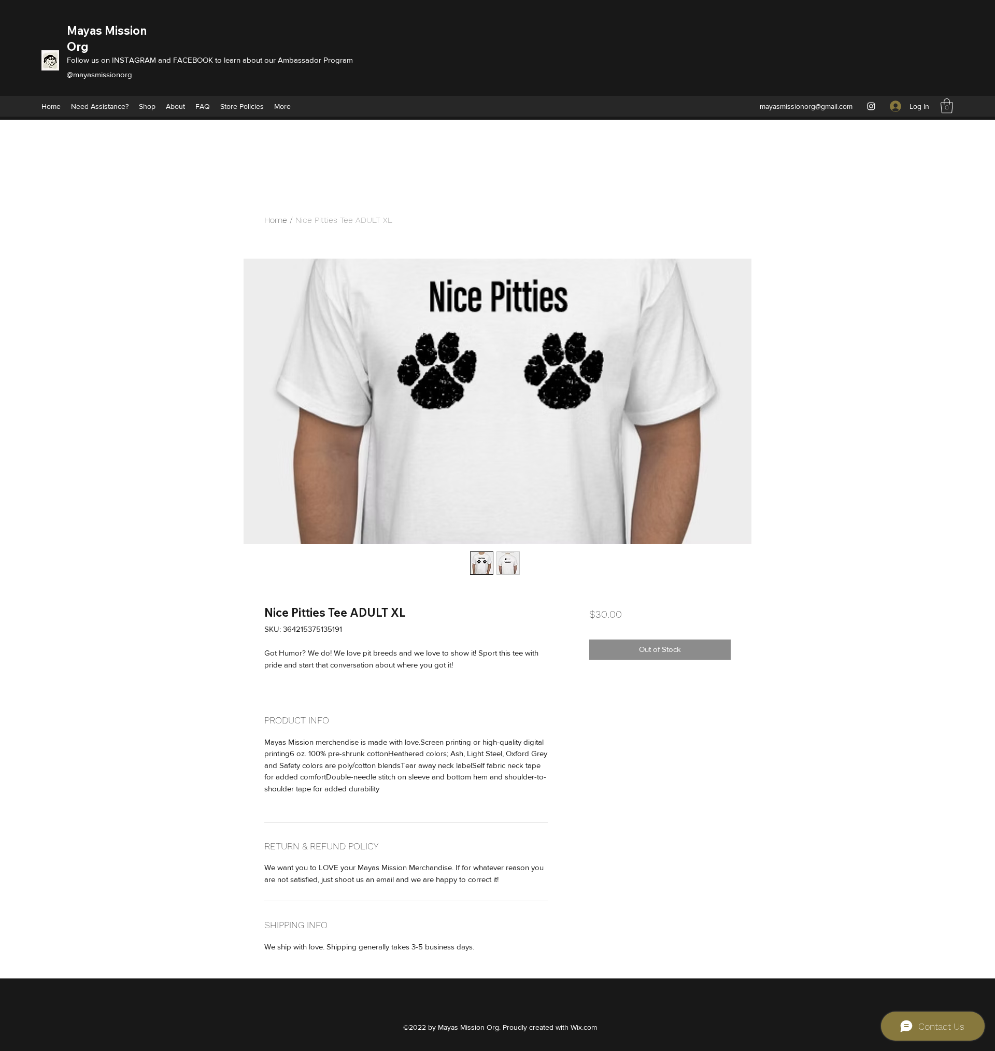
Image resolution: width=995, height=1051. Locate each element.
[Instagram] (871, 106)
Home (275, 220)
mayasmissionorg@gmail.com (806, 106)
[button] (947, 105)
